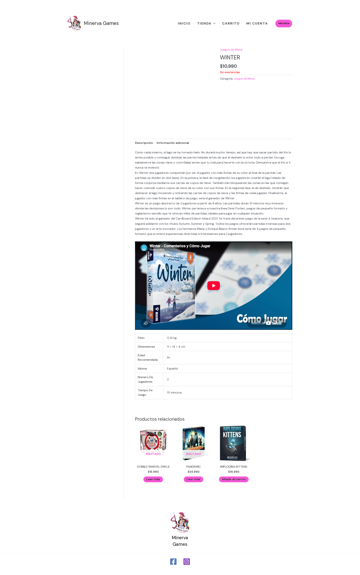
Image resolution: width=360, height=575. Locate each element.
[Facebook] (173, 561)
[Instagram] (186, 561)
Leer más (153, 479)
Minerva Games (101, 23)
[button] (213, 23)
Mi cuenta (257, 23)
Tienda (204, 23)
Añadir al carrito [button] (234, 479)
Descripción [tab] (144, 143)
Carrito (231, 23)
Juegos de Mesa (231, 50)
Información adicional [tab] (173, 143)
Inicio (184, 23)
